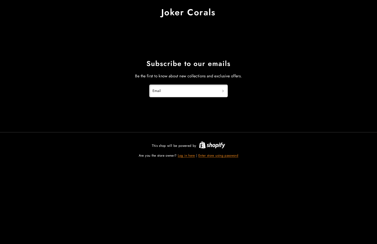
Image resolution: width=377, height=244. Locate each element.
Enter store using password (218, 155)
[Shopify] (212, 145)
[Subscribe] (223, 91)
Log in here (186, 155)
